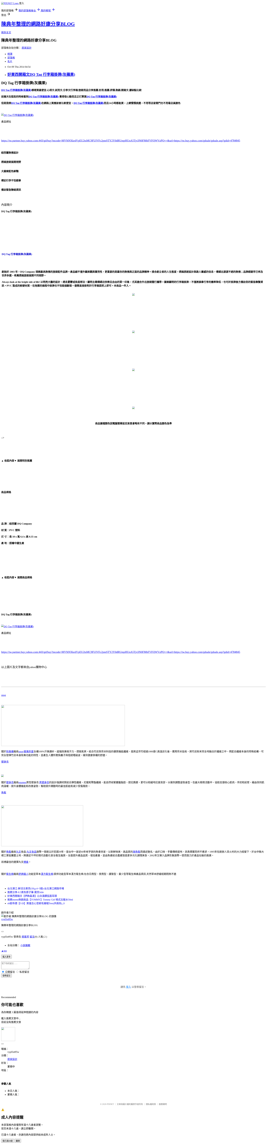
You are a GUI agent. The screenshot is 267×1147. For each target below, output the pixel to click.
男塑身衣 (44, 782)
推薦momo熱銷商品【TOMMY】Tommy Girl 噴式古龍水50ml (40, 899)
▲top (4, 950)
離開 (18, 1141)
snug (3, 695)
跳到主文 (6, 32)
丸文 (18, 851)
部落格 (11, 57)
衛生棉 (10, 874)
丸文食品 (31, 851)
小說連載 (25, 945)
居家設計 (27, 47)
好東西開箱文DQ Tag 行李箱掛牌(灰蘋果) (41, 74)
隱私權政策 (151, 1104)
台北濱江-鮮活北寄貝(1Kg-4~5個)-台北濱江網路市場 (35, 888)
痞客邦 (25, 936)
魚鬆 (3, 792)
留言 (32, 936)
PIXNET (110, 1104)
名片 (9, 61)
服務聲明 (163, 1104)
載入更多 (6, 957)
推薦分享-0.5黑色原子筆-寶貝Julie (25, 892)
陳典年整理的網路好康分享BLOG (38, 24)
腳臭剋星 (29, 751)
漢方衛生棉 (47, 874)
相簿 (9, 54)
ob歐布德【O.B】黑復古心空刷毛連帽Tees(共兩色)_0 (36, 903)
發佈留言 (6, 975)
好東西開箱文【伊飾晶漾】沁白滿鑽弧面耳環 (32, 896)
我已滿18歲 (7, 1141)
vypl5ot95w (7, 919)
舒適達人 (23, 874)
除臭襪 (10, 751)
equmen (22, 782)
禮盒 (25, 862)
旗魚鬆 (136, 851)
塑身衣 (5, 761)
